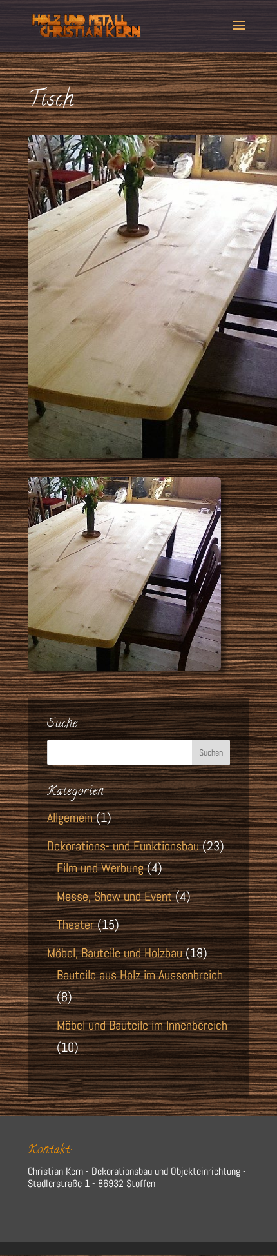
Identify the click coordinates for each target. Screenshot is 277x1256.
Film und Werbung (100, 867)
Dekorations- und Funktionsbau (123, 846)
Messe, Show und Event (114, 896)
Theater (75, 924)
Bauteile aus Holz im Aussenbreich (140, 975)
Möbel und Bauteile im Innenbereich (142, 1025)
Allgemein (70, 817)
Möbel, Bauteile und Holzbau (114, 953)
